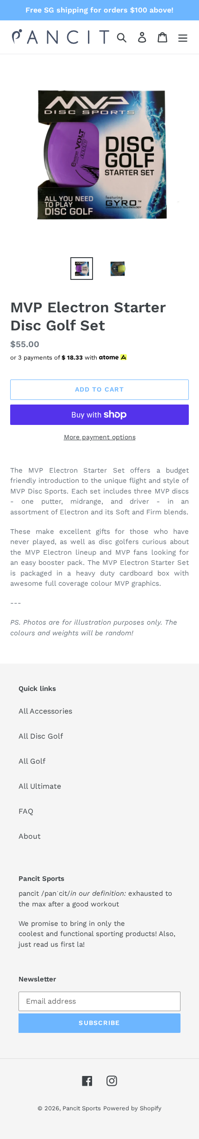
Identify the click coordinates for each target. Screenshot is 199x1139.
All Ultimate (40, 786)
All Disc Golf (41, 736)
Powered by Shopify (132, 1108)
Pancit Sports (81, 1108)
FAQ (26, 811)
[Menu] (183, 37)
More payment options (100, 437)
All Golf (32, 761)
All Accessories (45, 711)
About (30, 836)
